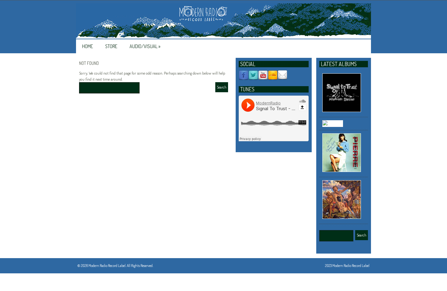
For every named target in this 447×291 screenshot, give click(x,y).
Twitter (253, 75)
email (282, 75)
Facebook (243, 75)
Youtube (263, 75)
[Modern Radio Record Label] (223, 21)
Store (111, 46)
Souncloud (273, 75)
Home (87, 46)
